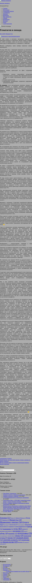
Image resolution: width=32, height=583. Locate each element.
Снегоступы (13, 524)
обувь (4, 533)
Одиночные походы (8, 11)
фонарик (21, 542)
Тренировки (6, 579)
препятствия (11, 535)
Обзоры (5, 18)
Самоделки (6, 578)
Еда (12, 33)
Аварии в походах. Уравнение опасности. (14, 494)
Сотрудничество (7, 23)
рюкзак (11, 538)
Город (13, 518)
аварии (12, 526)
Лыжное (5, 520)
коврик (25, 529)
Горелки (5, 518)
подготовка (25, 533)
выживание (8, 529)
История (5, 21)
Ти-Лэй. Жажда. (7, 511)
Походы (5, 575)
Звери (18, 518)
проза (19, 535)
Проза (4, 22)
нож (25, 531)
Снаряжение (6, 12)
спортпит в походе (7, 458)
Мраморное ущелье (11, 522)
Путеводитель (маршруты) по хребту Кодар (17, 571)
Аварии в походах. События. (10, 496)
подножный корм (4, 535)
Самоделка (6, 524)
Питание (5, 14)
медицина (18, 531)
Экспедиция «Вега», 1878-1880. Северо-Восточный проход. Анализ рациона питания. (17, 501)
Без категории (7, 564)
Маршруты (15, 520)
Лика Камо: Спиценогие (9, 493)
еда (1, 458)
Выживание (6, 19)
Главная (5, 8)
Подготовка (6, 10)
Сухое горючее (21, 524)
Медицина (6, 15)
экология (26, 542)
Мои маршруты (7, 16)
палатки (12, 533)
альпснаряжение (21, 526)
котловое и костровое (6, 531)
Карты (23, 518)
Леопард (8, 33)
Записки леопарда (5, 3)
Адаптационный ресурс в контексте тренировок (16, 497)
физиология (10, 542)
